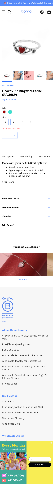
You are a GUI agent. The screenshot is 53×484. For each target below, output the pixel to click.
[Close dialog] (51, 443)
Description (8, 156)
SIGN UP (39, 464)
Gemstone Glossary (13, 418)
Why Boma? (8, 225)
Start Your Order (10, 198)
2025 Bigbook (8, 85)
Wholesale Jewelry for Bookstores (21, 360)
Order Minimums (10, 207)
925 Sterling (26, 156)
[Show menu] (4, 12)
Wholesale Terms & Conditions (20, 412)
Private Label (9, 383)
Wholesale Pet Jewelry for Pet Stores (23, 355)
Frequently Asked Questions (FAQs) (22, 407)
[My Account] (42, 12)
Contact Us (8, 401)
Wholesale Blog (11, 423)
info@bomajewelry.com (16, 344)
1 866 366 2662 (10, 349)
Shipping (6, 216)
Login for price (9, 99)
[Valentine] (23, 264)
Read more (8, 182)
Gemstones (45, 156)
